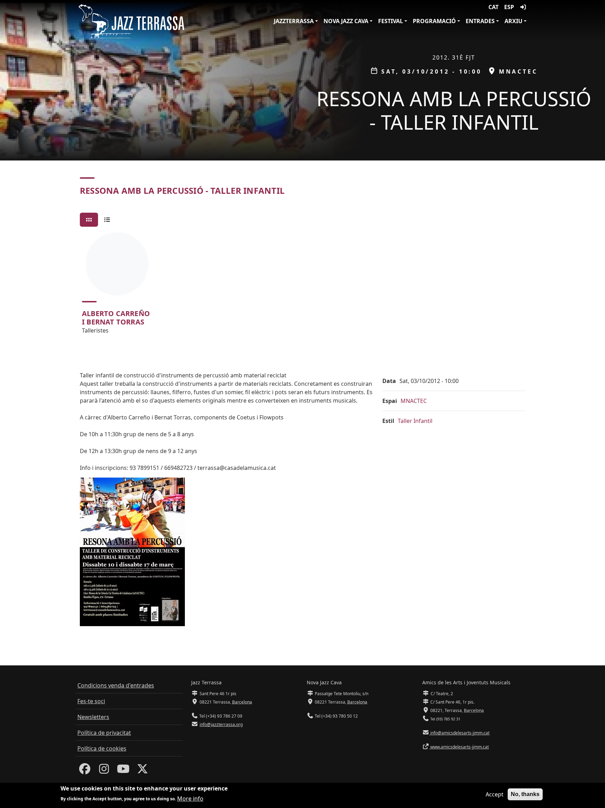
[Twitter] (142, 771)
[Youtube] (123, 771)
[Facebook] (85, 771)
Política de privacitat (104, 733)
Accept (494, 794)
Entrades (480, 21)
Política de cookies (101, 748)
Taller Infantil (415, 421)
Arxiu (513, 21)
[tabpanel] (302, 286)
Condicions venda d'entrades (115, 685)
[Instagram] (104, 771)
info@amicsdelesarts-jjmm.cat (459, 733)
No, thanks (525, 794)
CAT (493, 7)
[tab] (89, 220)
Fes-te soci (91, 701)
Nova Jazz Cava (346, 21)
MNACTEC (414, 401)
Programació (434, 21)
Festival (390, 21)
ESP (509, 7)
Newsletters (93, 717)
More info (190, 798)
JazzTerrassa (294, 21)
